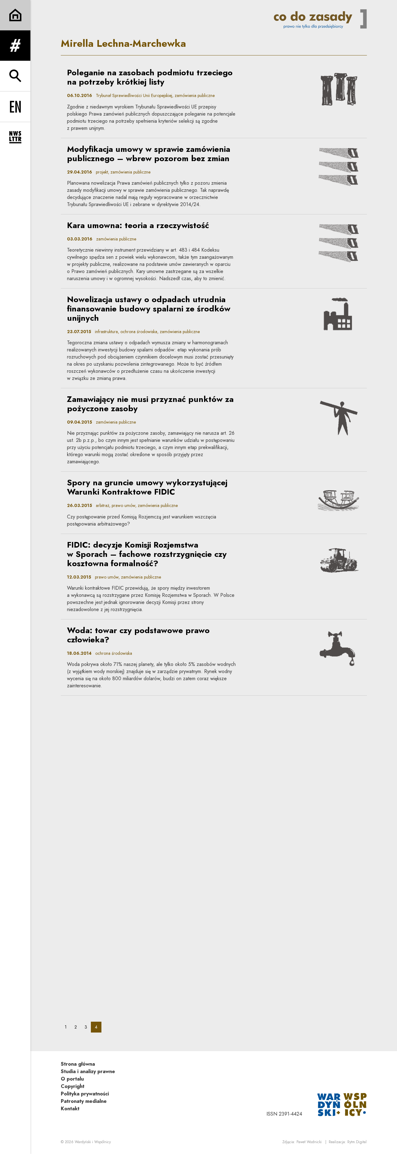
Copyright (72, 1086)
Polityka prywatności (85, 1093)
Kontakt (70, 1108)
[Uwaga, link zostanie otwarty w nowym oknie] (342, 1104)
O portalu (72, 1078)
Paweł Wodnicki (309, 1142)
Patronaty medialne (84, 1101)
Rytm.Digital (357, 1142)
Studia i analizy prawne (88, 1071)
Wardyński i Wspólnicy (93, 1142)
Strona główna (78, 1064)
